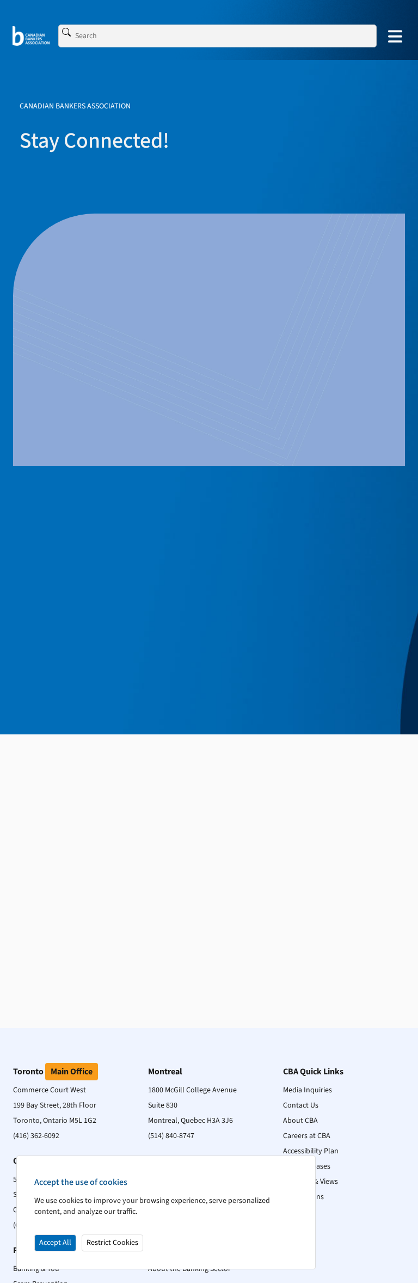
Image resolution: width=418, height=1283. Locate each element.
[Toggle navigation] (395, 36)
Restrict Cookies (112, 1242)
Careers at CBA (306, 1135)
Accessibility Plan (311, 1151)
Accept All (55, 1242)
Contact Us (300, 1105)
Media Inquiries (307, 1090)
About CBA (300, 1120)
